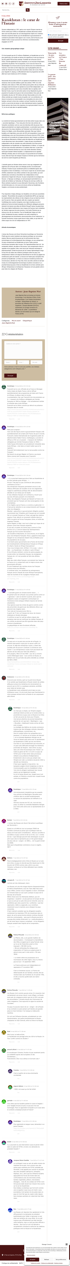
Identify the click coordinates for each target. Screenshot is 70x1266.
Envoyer (10, 376)
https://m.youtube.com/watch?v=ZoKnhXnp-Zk (22, 627)
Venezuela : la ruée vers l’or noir (52, 56)
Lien (19, 419)
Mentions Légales (58, 1263)
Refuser (46, 1259)
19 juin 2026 (51, 87)
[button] (66, 1244)
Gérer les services (31, 1255)
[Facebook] (6, 3)
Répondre (12, 419)
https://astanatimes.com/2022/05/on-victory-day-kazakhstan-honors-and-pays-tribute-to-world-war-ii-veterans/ (24, 664)
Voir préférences (61, 1259)
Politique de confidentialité (47, 1263)
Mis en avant (16, 321)
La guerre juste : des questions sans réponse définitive (52, 79)
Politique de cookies (35, 1263)
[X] (9, 3)
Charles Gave (63, 69)
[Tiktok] (13, 3)
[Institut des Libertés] (35, 3)
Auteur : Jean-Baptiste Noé (28, 291)
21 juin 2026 (62, 67)
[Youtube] (2, 3)
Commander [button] (57, 135)
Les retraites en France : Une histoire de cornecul (63, 59)
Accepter (32, 1259)
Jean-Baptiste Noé (8, 323)
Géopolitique (27, 321)
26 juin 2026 (51, 61)
